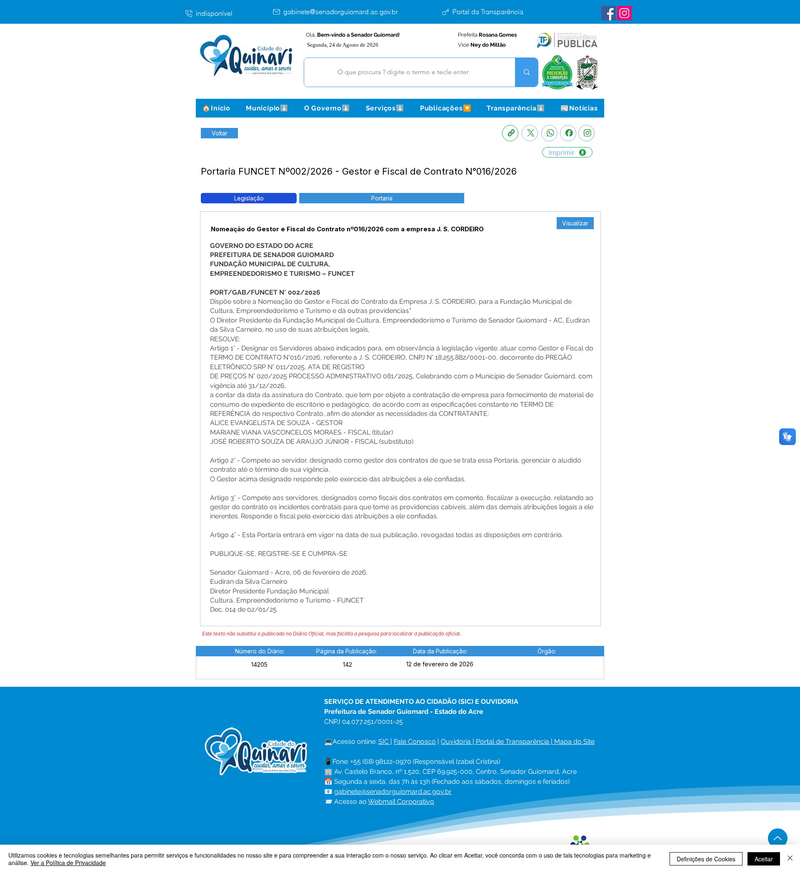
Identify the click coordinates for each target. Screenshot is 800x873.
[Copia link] (510, 133)
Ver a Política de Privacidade (68, 862)
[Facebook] (568, 133)
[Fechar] (790, 858)
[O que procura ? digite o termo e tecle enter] (526, 72)
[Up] (778, 838)
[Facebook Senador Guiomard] (608, 13)
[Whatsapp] (549, 133)
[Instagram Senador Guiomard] (624, 13)
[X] (530, 133)
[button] (267, 108)
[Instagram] (586, 133)
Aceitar (764, 859)
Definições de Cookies (706, 859)
